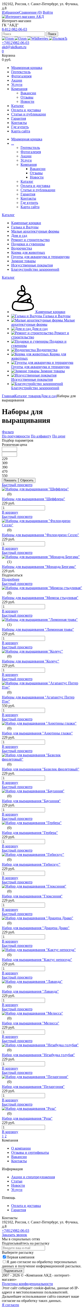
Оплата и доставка (26, 110)
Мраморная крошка (26, 68)
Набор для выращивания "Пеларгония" (33, 1087)
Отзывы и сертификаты (30, 1152)
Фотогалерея (21, 76)
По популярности (16, 436)
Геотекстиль (21, 72)
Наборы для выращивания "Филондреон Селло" (40, 535)
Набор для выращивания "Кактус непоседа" (37, 960)
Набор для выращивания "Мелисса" (30, 1023)
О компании (21, 1148)
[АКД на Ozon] (21, 38)
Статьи (16, 1181)
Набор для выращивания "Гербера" (30, 833)
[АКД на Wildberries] (38, 38)
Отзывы (27, 97)
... (12, 143)
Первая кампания (20, 1257)
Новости (27, 101)
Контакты (19, 123)
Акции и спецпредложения (33, 1177)
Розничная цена (14, 445)
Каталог (17, 106)
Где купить (20, 127)
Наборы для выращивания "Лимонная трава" (38, 629)
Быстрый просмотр (17, 485)
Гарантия (18, 118)
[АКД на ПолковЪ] (58, 38)
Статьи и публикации (28, 114)
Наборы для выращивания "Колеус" (30, 661)
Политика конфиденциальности (27, 1284)
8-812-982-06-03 (14, 29)
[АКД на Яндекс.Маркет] (8, 38)
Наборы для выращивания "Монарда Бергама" (39, 567)
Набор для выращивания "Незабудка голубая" (38, 1055)
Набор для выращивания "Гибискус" (31, 864)
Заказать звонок (14, 1235)
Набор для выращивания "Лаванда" (30, 991)
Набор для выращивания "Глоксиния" (32, 896)
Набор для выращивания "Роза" (27, 1118)
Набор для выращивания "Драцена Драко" (36, 928)
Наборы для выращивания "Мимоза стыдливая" (40, 598)
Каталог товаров (27, 396)
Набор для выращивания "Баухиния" (31, 801)
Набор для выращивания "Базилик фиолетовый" (40, 769)
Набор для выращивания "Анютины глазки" (37, 733)
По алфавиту (41, 436)
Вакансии (28, 93)
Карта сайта (20, 131)
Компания (19, 89)
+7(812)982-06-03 (15, 43)
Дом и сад (49, 396)
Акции (16, 80)
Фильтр (8, 432)
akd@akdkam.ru (14, 47)
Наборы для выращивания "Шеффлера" (33, 499)
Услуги (16, 85)
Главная (8, 396)
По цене (58, 436)
